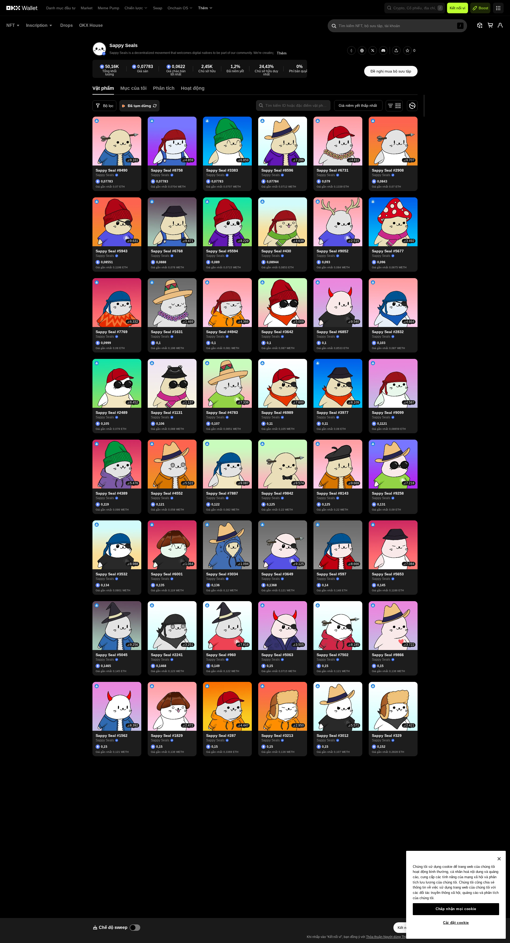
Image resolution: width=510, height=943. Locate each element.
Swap (157, 8)
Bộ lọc (108, 106)
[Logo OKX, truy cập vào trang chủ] (22, 8)
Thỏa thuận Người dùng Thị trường (391, 937)
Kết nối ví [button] (457, 8)
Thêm (203, 8)
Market (86, 8)
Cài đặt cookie (456, 923)
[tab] (133, 88)
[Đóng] (499, 859)
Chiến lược (134, 8)
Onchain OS (178, 8)
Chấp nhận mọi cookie (456, 909)
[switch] (135, 927)
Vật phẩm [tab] (103, 88)
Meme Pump (108, 8)
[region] (456, 895)
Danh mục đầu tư (60, 8)
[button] (414, 8)
